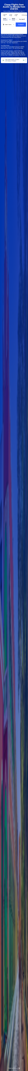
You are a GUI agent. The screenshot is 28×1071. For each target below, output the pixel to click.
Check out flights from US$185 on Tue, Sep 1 (13, 11)
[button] (25, 2)
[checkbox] (24, 15)
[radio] (5, 15)
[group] (6, 19)
